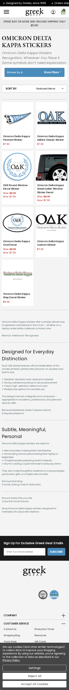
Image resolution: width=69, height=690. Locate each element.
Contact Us (10, 629)
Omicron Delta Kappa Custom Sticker (50, 243)
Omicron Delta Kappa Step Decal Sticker (16, 295)
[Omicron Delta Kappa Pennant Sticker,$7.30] (17, 117)
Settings (34, 668)
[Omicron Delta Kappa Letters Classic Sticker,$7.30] (51, 117)
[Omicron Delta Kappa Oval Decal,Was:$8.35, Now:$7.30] (17, 222)
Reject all (34, 676)
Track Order (10, 641)
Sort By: (11, 88)
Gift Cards (40, 641)
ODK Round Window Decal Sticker (15, 187)
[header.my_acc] (54, 11)
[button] (34, 72)
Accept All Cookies (34, 684)
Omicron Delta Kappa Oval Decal (16, 243)
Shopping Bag (12, 635)
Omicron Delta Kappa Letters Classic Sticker (50, 138)
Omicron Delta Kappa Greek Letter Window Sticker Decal (50, 189)
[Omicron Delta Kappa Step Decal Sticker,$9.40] (17, 275)
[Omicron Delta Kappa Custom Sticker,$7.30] (51, 222)
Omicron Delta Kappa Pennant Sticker (16, 138)
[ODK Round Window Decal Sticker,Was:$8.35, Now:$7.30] (17, 166)
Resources (40, 635)
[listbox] (51, 88)
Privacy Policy (11, 660)
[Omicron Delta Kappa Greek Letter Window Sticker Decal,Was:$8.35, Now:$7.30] (51, 166)
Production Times (44, 629)
